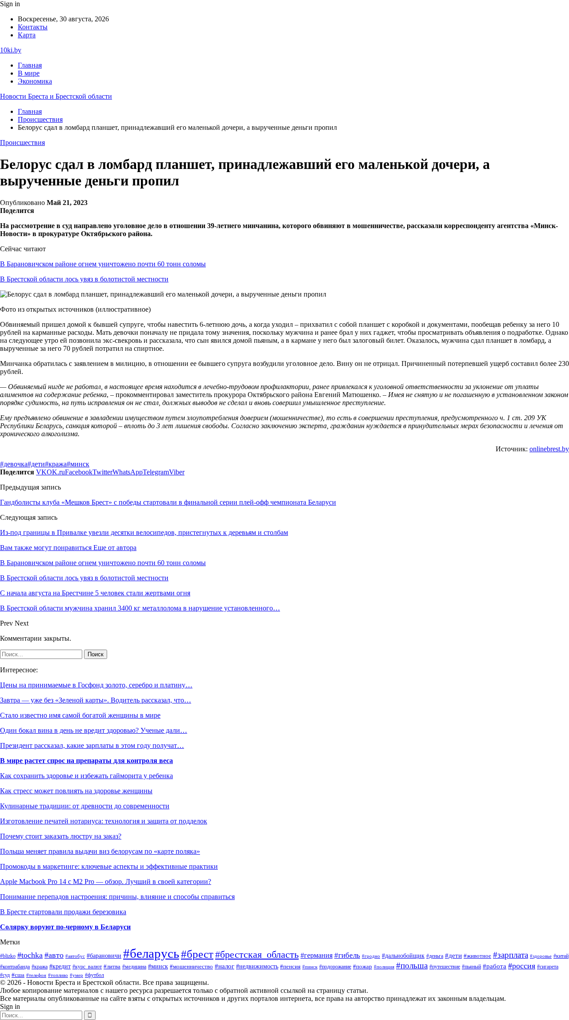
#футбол (94, 975)
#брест (197, 954)
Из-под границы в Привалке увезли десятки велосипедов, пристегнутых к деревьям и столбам (144, 532)
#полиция (384, 966)
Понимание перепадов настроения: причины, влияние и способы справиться (117, 896)
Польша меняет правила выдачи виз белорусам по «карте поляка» (100, 851)
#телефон (36, 975)
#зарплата (510, 955)
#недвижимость (257, 966)
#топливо (58, 975)
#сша (18, 975)
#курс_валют (87, 967)
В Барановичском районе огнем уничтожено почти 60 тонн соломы (103, 264)
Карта (27, 35)
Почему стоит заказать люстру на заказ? (60, 836)
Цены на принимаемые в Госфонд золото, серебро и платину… (96, 685)
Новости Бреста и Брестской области (56, 96)
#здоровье (541, 956)
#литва (112, 967)
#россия (521, 965)
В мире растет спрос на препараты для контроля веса (86, 760)
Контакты (33, 27)
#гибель (347, 955)
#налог (224, 966)
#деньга (434, 956)
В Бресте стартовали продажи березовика (63, 912)
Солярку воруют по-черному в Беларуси (65, 927)
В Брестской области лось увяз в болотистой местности (84, 279)
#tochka (30, 955)
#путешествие (444, 967)
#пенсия (290, 967)
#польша (412, 965)
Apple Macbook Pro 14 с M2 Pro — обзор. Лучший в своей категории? (105, 881)
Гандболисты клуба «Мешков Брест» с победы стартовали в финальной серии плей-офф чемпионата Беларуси (168, 502)
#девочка (14, 464)
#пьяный (471, 967)
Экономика (35, 81)
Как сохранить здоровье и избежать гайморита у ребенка (86, 775)
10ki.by (10, 50)
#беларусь (151, 953)
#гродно (371, 956)
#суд (5, 975)
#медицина (134, 967)
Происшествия (22, 142)
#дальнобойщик (403, 955)
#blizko (8, 956)
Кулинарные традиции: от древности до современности (84, 806)
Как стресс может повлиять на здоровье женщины (76, 791)
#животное (477, 955)
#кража (56, 464)
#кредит (60, 966)
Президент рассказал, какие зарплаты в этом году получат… (92, 745)
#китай (561, 956)
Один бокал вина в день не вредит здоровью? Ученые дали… (93, 730)
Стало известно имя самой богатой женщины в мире (80, 715)
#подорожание (335, 967)
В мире (29, 73)
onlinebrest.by (549, 449)
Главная (30, 65)
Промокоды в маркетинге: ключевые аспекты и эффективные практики (109, 866)
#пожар (362, 967)
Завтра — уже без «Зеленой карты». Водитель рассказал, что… (95, 700)
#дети (36, 464)
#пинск (309, 966)
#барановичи (104, 955)
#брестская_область (257, 954)
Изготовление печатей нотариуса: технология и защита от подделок (103, 821)
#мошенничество (191, 967)
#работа (494, 966)
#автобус (75, 956)
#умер (76, 975)
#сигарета (547, 967)
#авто (54, 955)
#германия (317, 955)
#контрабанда (15, 967)
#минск (78, 464)
